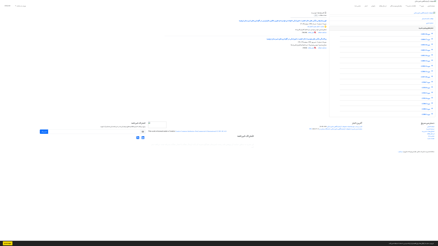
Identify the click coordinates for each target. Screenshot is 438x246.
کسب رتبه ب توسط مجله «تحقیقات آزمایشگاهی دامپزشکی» (344, 126)
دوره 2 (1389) (426, 109)
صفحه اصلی (431, 5)
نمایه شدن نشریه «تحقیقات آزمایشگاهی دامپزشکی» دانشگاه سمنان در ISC (335, 128)
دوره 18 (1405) (425, 34)
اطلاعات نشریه (411, 5)
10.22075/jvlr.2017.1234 (315, 26)
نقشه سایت (430, 138)
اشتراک (44, 131)
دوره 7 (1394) (426, 82)
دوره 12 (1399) (425, 66)
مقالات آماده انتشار (427, 18)
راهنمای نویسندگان (396, 5)
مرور (422, 5)
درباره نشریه (430, 128)
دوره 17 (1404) (425, 39)
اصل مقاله (308, 32)
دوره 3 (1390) (426, 103)
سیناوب (400, 151)
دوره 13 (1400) (425, 60)
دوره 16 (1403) (425, 44)
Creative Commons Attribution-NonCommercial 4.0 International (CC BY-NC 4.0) (201, 131)
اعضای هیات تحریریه (428, 131)
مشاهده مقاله (322, 32)
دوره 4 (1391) (426, 98)
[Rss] (137, 138)
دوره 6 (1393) (426, 87)
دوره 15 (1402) (425, 50)
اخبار (366, 5)
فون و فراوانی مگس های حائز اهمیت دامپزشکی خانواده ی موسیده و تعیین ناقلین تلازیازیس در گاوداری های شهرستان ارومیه (282, 20)
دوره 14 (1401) (425, 55)
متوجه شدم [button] (7, 243)
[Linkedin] (143, 138)
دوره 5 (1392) (426, 93)
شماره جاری (429, 22)
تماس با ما (358, 5)
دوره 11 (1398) (425, 71)
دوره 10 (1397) (425, 76)
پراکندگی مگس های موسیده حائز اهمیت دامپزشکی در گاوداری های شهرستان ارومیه (296, 39)
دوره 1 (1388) (426, 114)
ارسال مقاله (382, 5)
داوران (373, 5)
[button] (387, 243)
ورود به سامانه (21, 5)
